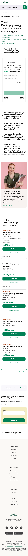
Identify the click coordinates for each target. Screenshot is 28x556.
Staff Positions (16, 16)
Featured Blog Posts (9, 43)
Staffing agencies (14, 477)
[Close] (25, 7)
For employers (14, 471)
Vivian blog (14, 455)
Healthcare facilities (14, 474)
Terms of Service (18, 546)
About (14, 492)
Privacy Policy (10, 546)
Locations (14, 449)
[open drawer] (25, 2)
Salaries (14, 452)
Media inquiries (14, 504)
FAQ (14, 495)
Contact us (14, 501)
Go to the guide (6, 205)
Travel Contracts (5, 16)
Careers (14, 498)
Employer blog (14, 480)
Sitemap (14, 458)
